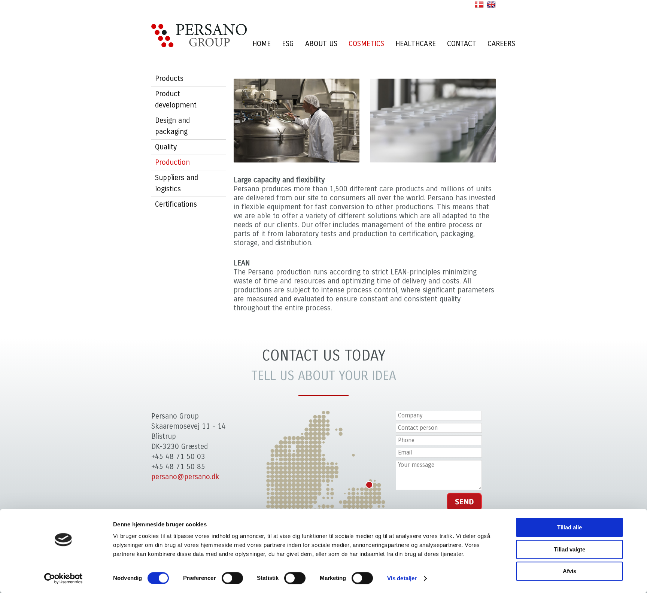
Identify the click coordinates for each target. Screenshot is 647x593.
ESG (288, 43)
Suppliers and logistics (176, 183)
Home (261, 43)
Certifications (176, 204)
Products (169, 78)
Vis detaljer (402, 578)
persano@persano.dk (185, 476)
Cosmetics (366, 43)
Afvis (569, 571)
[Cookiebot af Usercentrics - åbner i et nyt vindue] (63, 578)
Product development (176, 99)
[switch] (232, 578)
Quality (166, 147)
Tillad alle (569, 527)
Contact (461, 43)
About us (321, 43)
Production (172, 162)
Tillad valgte (569, 549)
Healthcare (415, 43)
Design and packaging (172, 126)
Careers (501, 43)
